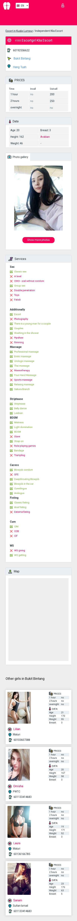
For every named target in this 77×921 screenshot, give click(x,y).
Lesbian (18, 413)
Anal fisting (20, 507)
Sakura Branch (22, 389)
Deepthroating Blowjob (26, 479)
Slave (17, 436)
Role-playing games (25, 445)
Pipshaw (18, 337)
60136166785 (22, 854)
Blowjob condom (23, 469)
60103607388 (22, 740)
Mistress (19, 422)
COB (16, 531)
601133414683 (23, 797)
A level (17, 276)
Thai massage (21, 365)
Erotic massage (22, 356)
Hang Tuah (19, 67)
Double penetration (24, 290)
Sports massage (23, 379)
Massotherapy (22, 370)
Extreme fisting (22, 511)
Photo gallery (20, 156)
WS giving (19, 550)
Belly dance (20, 408)
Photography (21, 319)
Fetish (17, 299)
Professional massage (26, 351)
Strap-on (19, 441)
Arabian (45, 136)
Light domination (23, 427)
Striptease (19, 403)
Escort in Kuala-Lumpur (19, 30)
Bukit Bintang (21, 58)
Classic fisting (21, 502)
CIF (16, 535)
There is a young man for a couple (32, 323)
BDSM (17, 431)
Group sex (19, 285)
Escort (17, 314)
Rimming (19, 342)
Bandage (19, 450)
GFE (16, 474)
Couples (18, 328)
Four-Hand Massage (25, 375)
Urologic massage (24, 361)
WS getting (20, 555)
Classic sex (20, 271)
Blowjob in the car (23, 483)
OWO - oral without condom (29, 281)
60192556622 (21, 50)
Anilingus (19, 493)
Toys (16, 295)
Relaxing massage (24, 384)
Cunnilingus (20, 488)
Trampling (19, 455)
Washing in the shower (26, 333)
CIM (16, 526)
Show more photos (38, 239)
